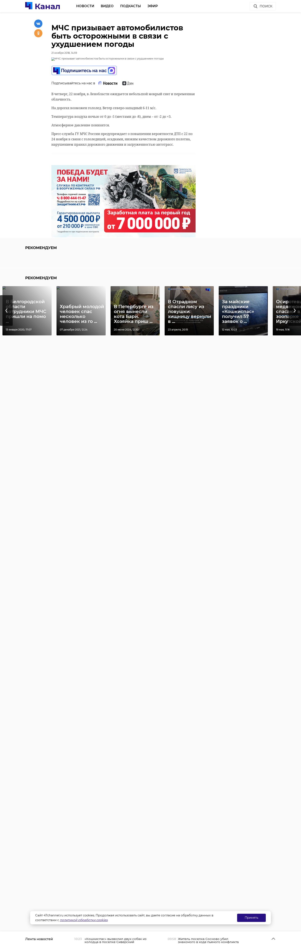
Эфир (152, 6)
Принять (251, 917)
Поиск (266, 6)
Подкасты (130, 6)
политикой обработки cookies (84, 920)
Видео (107, 6)
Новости (85, 6)
